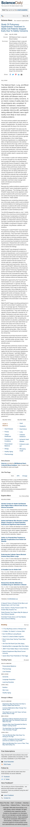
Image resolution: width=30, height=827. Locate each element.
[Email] (21, 75)
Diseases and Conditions (8, 440)
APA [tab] (18, 476)
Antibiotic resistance (23, 435)
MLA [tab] (12, 476)
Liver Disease (6, 671)
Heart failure (23, 429)
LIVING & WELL (4, 684)
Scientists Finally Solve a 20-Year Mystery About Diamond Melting (13, 618)
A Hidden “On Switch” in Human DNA (13, 631)
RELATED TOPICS (6, 420)
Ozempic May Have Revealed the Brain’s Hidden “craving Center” (14, 725)
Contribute (18, 803)
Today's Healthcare (7, 435)
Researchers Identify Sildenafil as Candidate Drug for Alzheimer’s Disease (13, 584)
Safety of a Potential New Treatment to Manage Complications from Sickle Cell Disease (13, 539)
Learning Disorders (8, 682)
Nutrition (5, 687)
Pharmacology (8, 454)
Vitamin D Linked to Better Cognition (13, 636)
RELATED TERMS (22, 420)
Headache (23, 426)
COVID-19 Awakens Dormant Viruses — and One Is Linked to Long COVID (14, 740)
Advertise (26, 803)
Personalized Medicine (8, 445)
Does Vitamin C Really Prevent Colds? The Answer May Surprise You (14, 609)
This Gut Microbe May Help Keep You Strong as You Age (13, 735)
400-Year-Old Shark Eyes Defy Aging (13, 643)
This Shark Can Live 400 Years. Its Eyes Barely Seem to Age (14, 712)
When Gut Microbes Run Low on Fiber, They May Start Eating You (15, 744)
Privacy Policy (5, 805)
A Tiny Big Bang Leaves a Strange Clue (14, 629)
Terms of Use (25, 805)
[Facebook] (10, 75)
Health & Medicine (5, 424)
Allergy (6, 449)
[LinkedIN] (19, 75)
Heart (21, 423)
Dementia (5, 677)
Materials (4, 463)
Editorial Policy (15, 805)
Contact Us (7, 798)
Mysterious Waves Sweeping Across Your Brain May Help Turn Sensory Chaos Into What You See (14, 720)
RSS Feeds (7, 764)
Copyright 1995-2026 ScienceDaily (13, 807)
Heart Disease (8, 429)
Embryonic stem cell (24, 445)
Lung (21, 432)
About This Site (4, 803)
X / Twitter (7, 779)
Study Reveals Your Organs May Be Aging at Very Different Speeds (14, 613)
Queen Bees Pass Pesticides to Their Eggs (15, 656)
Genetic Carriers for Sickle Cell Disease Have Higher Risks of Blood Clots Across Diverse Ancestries (14, 505)
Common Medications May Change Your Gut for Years (14, 708)
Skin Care (5, 690)
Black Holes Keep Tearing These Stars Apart (13, 640)
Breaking (4, 625)
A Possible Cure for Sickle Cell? (11, 569)
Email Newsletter (9, 762)
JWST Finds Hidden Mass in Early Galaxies (15, 649)
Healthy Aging (8, 451)
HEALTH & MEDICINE (6, 663)
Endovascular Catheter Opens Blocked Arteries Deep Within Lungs (13, 555)
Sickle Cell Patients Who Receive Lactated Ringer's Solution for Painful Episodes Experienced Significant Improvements (14, 522)
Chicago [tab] (24, 476)
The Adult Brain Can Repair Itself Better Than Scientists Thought (14, 729)
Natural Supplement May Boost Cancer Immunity (14, 652)
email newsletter (22, 10)
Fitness (6, 432)
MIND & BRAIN (4, 674)
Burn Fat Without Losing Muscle (11, 634)
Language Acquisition (8, 679)
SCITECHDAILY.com (13, 599)
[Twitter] (13, 75)
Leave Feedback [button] (9, 795)
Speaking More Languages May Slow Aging (15, 646)
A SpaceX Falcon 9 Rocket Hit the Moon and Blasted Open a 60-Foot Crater (14, 604)
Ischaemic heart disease (24, 440)
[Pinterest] (16, 75)
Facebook (7, 776)
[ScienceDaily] (12, 3)
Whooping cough (23, 450)
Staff (12, 803)
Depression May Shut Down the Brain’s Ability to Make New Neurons (14, 704)
